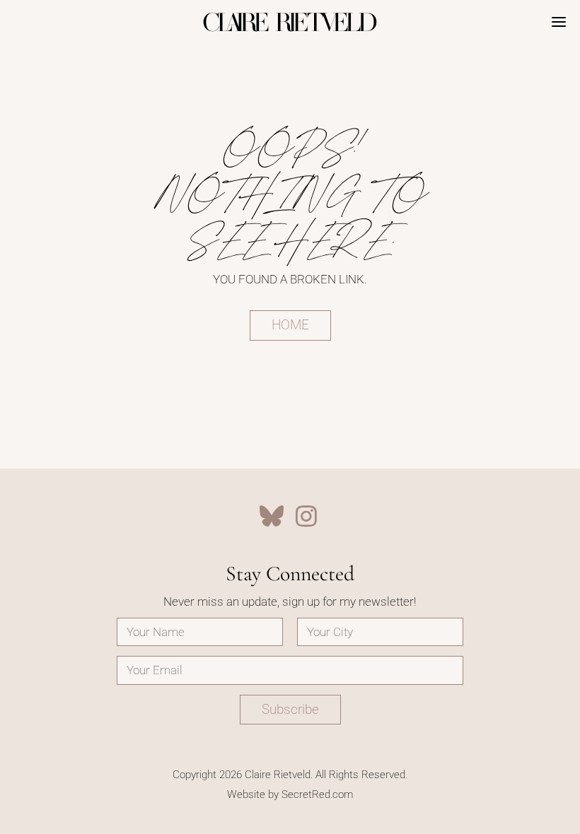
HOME (290, 325)
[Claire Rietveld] (290, 22)
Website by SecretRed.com (290, 794)
